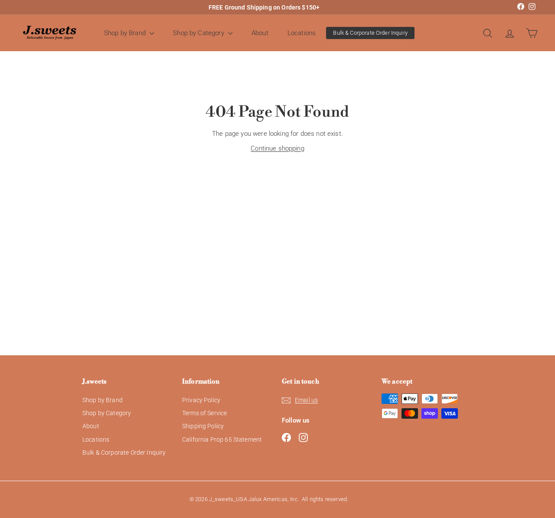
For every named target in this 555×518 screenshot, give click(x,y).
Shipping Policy (203, 426)
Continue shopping (277, 148)
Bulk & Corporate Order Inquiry (370, 33)
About (259, 33)
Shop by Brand (125, 33)
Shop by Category (199, 33)
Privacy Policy (201, 400)
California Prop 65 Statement (222, 439)
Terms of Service (204, 413)
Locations (301, 33)
